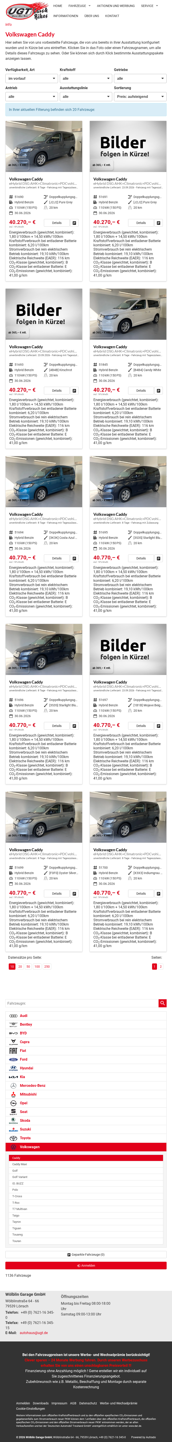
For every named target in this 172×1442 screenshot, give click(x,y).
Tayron (16, 1221)
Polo (15, 1189)
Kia (22, 1077)
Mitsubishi (28, 1094)
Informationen (65, 16)
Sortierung (122, 88)
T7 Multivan (19, 1209)
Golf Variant (19, 1177)
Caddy (16, 1158)
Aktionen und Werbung (116, 6)
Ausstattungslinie (74, 88)
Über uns (91, 16)
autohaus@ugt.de (34, 1333)
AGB (73, 1403)
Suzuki (25, 1129)
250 (47, 966)
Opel (23, 1103)
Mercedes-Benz (32, 1085)
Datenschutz (88, 1403)
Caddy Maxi (19, 1164)
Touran (16, 1241)
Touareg (17, 1234)
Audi (23, 1016)
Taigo (15, 1215)
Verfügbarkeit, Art (19, 70)
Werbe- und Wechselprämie (118, 1403)
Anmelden (23, 1403)
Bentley (25, 1024)
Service (147, 6)
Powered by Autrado (143, 1437)
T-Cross (17, 1196)
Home (57, 6)
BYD (23, 1033)
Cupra (24, 1042)
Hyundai (26, 1068)
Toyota (25, 1138)
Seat (23, 1112)
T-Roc (16, 1202)
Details (57, 223)
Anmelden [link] (88, 1265)
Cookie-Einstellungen (30, 1408)
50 (28, 966)
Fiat (22, 1051)
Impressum (59, 1403)
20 (20, 966)
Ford (23, 1059)
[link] (74, 223)
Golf (15, 1170)
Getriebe (121, 70)
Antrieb (11, 88)
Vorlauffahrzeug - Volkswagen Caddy (44, 201)
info (8, 24)
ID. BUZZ (18, 1183)
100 (37, 966)
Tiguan (16, 1228)
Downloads (41, 1403)
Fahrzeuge (77, 6)
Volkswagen (29, 1147)
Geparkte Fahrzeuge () (88, 1254)
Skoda (24, 1120)
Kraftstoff (67, 70)
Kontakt (112, 16)
